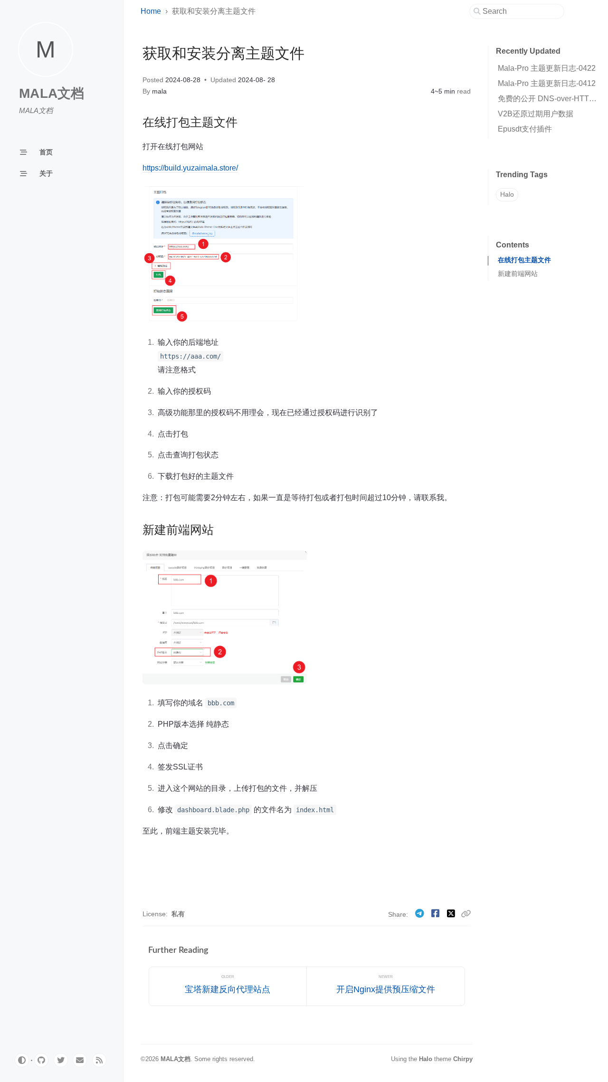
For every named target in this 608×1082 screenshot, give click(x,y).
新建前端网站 (518, 273)
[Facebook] (436, 914)
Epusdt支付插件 (525, 129)
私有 (178, 914)
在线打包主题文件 (524, 260)
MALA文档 (52, 93)
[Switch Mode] (21, 1060)
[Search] (520, 11)
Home (151, 11)
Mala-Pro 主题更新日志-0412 (547, 83)
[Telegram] (421, 914)
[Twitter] (452, 914)
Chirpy (463, 1059)
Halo (507, 194)
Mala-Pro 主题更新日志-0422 (547, 68)
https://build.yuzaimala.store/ (190, 167)
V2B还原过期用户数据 (535, 114)
